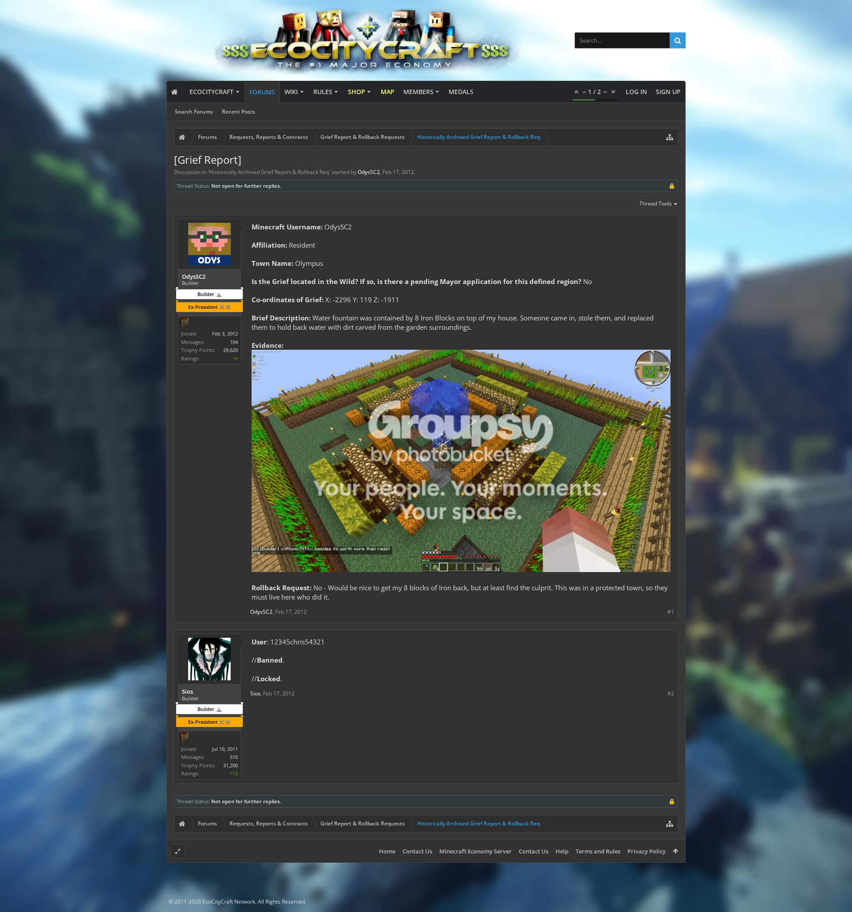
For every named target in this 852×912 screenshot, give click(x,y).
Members (418, 91)
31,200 (230, 765)
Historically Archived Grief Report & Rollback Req (269, 172)
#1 (670, 611)
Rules (322, 91)
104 (234, 342)
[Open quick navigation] (670, 137)
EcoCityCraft (211, 91)
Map (387, 91)
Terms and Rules (598, 851)
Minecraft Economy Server (475, 851)
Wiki (291, 91)
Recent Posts (238, 111)
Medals (461, 91)
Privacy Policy (646, 851)
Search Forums (194, 111)
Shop (356, 91)
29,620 (230, 350)
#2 (670, 693)
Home (387, 851)
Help (562, 851)
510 (234, 757)
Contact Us (417, 851)
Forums (262, 92)
